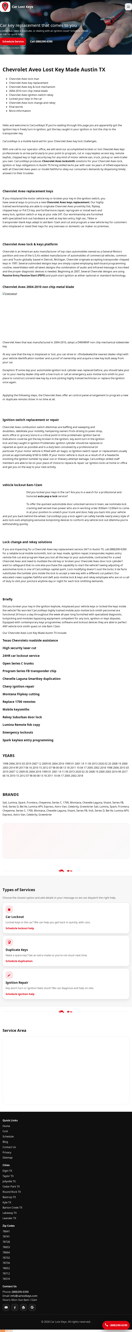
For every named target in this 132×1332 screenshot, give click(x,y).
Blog (5, 1142)
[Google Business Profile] (32, 1307)
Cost (5, 1131)
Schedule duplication (19, 961)
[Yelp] (23, 1307)
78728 (6, 1242)
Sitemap (8, 1157)
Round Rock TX (12, 1192)
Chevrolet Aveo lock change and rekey (32, 103)
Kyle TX (7, 1202)
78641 (6, 1231)
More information (20, 111)
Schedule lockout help (20, 928)
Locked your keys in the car (25, 98)
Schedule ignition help (20, 994)
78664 (6, 1252)
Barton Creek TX (12, 1207)
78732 (6, 1257)
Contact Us (9, 1147)
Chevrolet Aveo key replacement (28, 83)
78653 (6, 1247)
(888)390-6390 (20, 1292)
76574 (6, 1279)
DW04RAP (83, 342)
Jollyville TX (9, 1181)
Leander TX (9, 1218)
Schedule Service (13, 41)
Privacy (7, 1152)
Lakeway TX (10, 1213)
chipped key (19, 157)
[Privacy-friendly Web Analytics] (66, 1331)
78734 (6, 1263)
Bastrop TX (9, 1197)
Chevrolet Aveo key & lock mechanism (32, 87)
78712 (6, 1273)
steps (34, 395)
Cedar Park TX (11, 1186)
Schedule (8, 1136)
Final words (16, 107)
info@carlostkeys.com (23, 1296)
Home (6, 1126)
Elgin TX (7, 1170)
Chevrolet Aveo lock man (24, 79)
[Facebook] (14, 1307)
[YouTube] (6, 1307)
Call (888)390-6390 (41, 41)
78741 (6, 1236)
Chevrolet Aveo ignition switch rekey (31, 95)
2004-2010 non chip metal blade (28, 91)
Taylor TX (8, 1176)
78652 (6, 1268)
